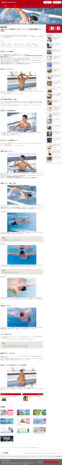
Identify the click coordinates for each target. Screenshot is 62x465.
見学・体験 (56, 2)
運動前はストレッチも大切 (6, 45)
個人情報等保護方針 (53, 453)
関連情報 (36, 45)
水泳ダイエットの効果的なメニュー (32, 43)
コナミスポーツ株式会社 (23, 453)
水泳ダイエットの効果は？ (6, 43)
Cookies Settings (39, 462)
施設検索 (15, 6)
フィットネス (23, 6)
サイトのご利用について (34, 453)
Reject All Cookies (47, 462)
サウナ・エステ (41, 6)
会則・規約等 (39, 453)
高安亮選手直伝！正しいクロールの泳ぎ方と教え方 (12, 240)
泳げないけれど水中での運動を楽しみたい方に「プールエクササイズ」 (15, 345)
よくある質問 (51, 6)
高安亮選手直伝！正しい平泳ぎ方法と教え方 (11, 272)
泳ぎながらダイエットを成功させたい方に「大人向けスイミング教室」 (15, 346)
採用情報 (29, 453)
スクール (32, 6)
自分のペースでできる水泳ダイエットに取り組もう (23, 45)
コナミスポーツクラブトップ (4, 447)
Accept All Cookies (55, 462)
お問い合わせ (44, 453)
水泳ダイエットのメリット (18, 43)
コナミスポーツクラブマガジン (13, 447)
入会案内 (46, 2)
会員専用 (5, 6)
